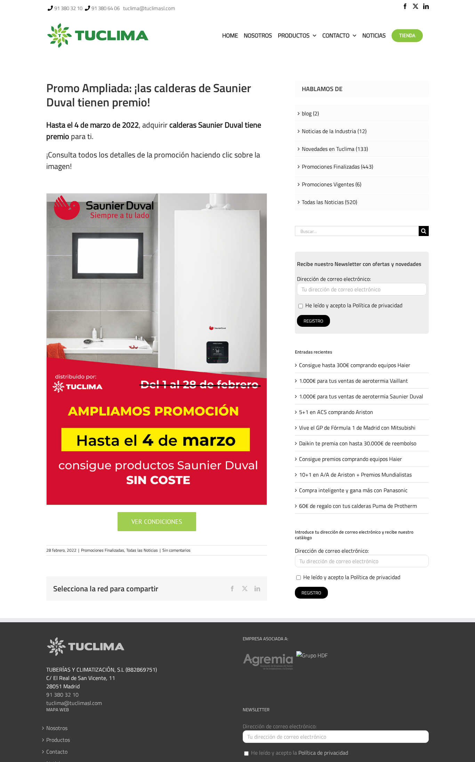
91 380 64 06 (105, 8)
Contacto (56, 751)
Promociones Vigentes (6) (331, 184)
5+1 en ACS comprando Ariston (336, 412)
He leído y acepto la (353, 305)
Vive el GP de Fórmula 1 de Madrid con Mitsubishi (357, 427)
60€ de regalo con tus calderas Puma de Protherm (358, 506)
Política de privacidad (377, 305)
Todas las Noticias (142, 550)
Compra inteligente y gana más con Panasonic (353, 490)
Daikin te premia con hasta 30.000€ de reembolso (357, 443)
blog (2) (310, 113)
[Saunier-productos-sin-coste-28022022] (157, 196)
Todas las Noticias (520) (329, 202)
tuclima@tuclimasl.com (149, 8)
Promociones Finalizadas (102, 550)
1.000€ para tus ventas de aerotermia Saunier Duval (361, 396)
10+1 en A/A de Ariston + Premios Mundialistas (355, 474)
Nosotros (56, 728)
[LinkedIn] (426, 6)
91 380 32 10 (68, 8)
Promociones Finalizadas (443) (337, 166)
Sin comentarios (176, 550)
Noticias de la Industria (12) (334, 131)
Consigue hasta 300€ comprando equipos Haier (354, 365)
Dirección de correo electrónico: (334, 279)
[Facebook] (405, 6)
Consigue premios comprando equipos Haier (350, 459)
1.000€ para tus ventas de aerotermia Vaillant (353, 380)
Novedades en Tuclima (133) (335, 149)
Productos (58, 740)
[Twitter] (415, 6)
